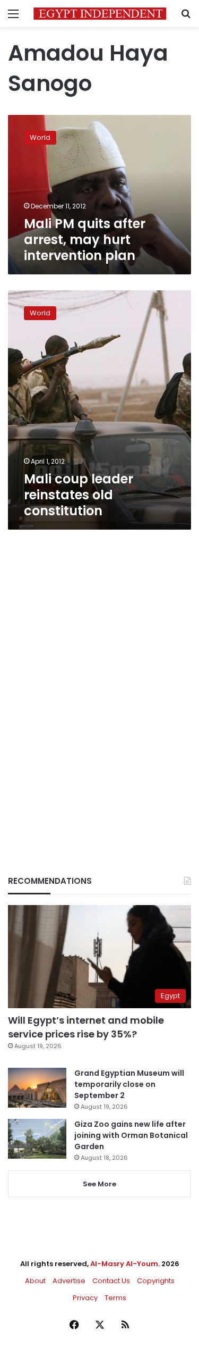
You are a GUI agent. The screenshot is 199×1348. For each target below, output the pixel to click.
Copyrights (156, 1281)
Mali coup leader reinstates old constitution (78, 495)
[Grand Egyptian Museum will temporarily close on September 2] (37, 1088)
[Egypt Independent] (99, 13)
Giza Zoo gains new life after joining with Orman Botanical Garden (131, 1135)
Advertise (69, 1281)
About (35, 1281)
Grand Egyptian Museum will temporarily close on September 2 (129, 1084)
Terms (115, 1298)
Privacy (85, 1298)
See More (99, 1184)
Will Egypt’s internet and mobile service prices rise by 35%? (86, 1027)
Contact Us (111, 1281)
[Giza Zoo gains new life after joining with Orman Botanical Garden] (37, 1139)
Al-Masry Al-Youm (124, 1264)
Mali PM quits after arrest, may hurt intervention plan (84, 239)
